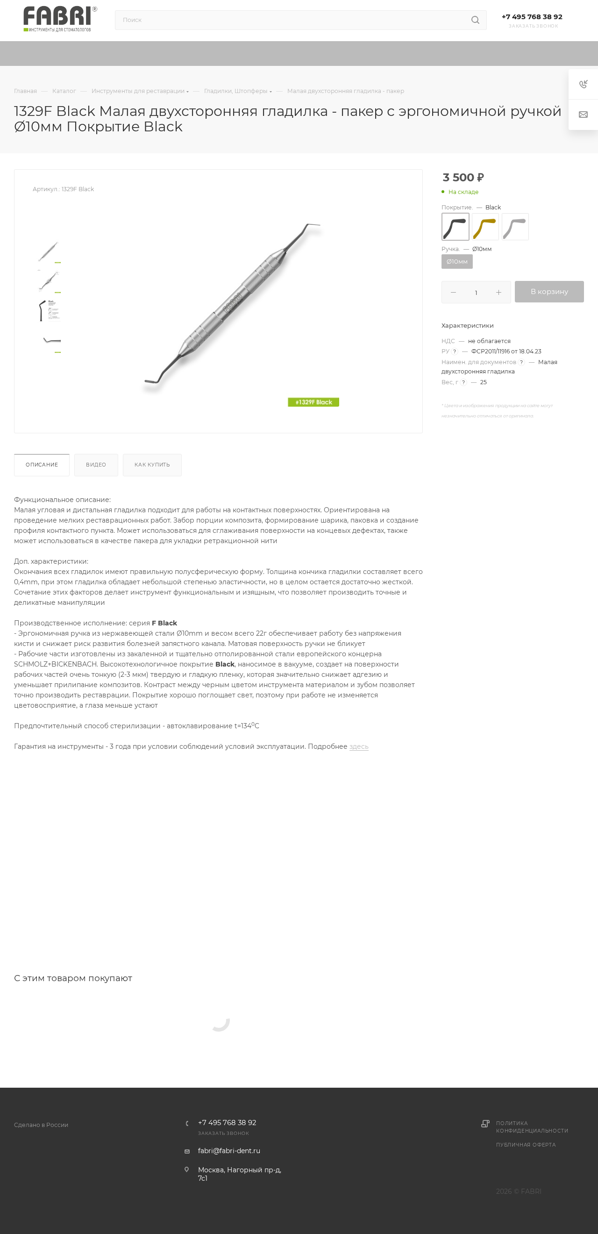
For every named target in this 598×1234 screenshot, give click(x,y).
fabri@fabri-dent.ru (229, 1151)
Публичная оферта (526, 1145)
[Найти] (475, 20)
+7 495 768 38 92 (532, 17)
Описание (42, 465)
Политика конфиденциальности (532, 1127)
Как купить (152, 465)
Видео (96, 465)
